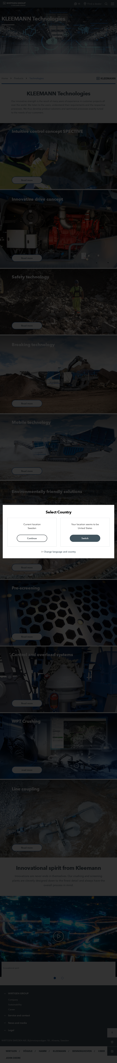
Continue (32, 538)
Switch (85, 538)
